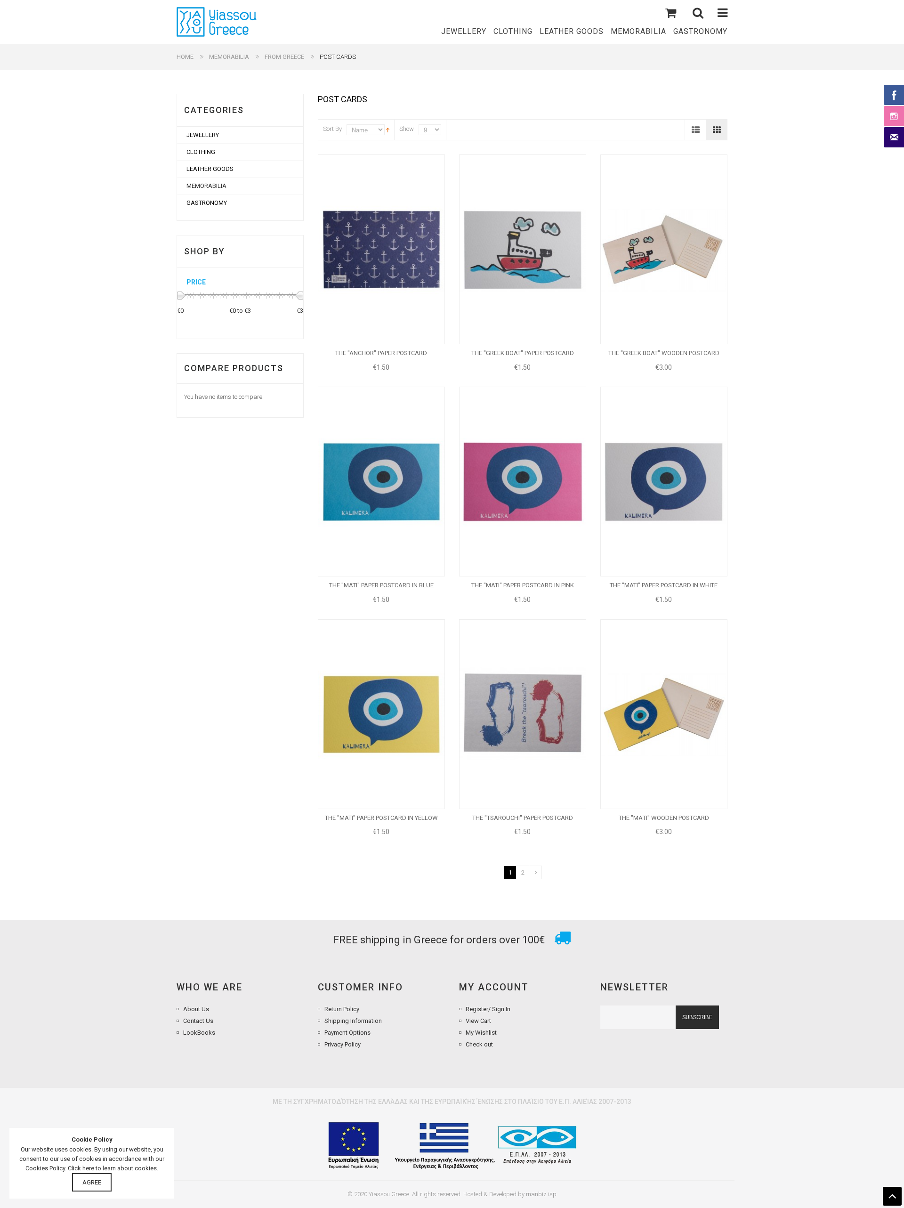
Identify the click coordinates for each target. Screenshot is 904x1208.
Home (185, 56)
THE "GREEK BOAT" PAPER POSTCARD (522, 353)
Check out (479, 1044)
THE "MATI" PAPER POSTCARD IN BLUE (381, 585)
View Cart (478, 1020)
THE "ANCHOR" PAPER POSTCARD (381, 353)
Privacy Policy (342, 1044)
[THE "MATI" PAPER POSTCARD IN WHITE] (664, 481)
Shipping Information (353, 1020)
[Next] (535, 872)
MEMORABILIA (229, 56)
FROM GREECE (284, 56)
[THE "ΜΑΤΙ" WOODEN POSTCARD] (664, 714)
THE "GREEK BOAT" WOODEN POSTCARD (663, 353)
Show (406, 128)
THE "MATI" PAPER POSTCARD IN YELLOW (381, 817)
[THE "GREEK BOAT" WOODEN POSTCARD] (664, 249)
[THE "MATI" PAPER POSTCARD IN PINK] (523, 481)
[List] (695, 130)
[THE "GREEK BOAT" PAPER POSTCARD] (523, 249)
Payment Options (347, 1032)
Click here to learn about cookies (112, 1168)
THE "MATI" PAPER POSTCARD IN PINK (522, 585)
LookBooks (199, 1032)
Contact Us (198, 1020)
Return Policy (341, 1009)
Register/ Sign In (488, 1009)
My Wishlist (481, 1032)
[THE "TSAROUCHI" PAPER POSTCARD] (523, 714)
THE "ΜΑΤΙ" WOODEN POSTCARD (664, 817)
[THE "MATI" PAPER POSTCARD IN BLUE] (381, 481)
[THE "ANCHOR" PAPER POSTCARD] (381, 249)
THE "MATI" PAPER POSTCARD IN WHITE (664, 585)
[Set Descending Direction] (387, 129)
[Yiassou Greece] (217, 22)
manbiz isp (541, 1194)
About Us (196, 1009)
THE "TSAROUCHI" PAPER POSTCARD (522, 817)
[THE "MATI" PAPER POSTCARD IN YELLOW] (381, 714)
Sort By (332, 128)
